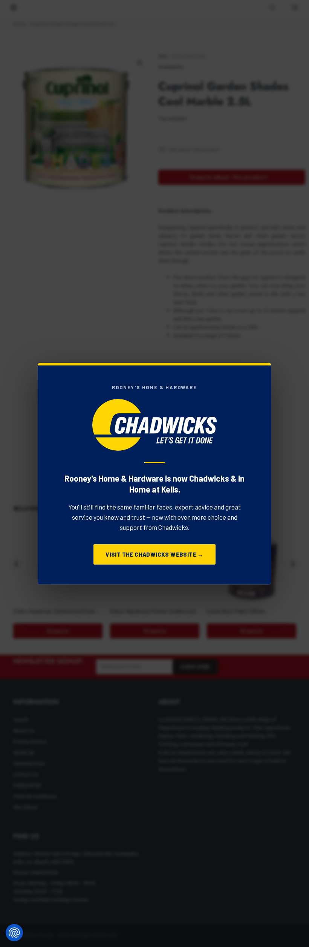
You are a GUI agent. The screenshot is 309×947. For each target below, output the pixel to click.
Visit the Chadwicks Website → (154, 554)
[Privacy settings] (14, 932)
